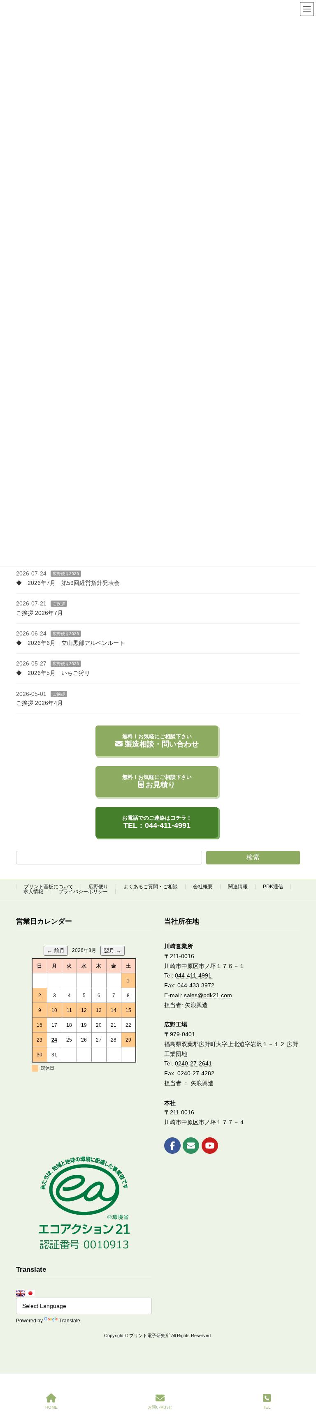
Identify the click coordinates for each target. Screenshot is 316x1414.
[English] (20, 1292)
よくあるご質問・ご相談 (150, 887)
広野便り (98, 887)
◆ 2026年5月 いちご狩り (53, 673)
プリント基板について (48, 887)
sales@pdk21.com (208, 995)
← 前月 (56, 950)
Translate (69, 1321)
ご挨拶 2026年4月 (39, 703)
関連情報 (238, 887)
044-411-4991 (193, 975)
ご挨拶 (59, 603)
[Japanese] (30, 1292)
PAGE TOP (303, 1375)
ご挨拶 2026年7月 (39, 612)
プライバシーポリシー (83, 891)
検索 (253, 857)
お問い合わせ (160, 1407)
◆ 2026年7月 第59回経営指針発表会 (68, 582)
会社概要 (203, 887)
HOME (51, 1407)
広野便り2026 (66, 573)
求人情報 (33, 891)
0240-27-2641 (193, 1063)
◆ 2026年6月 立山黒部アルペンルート (70, 643)
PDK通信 (273, 887)
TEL (267, 1407)
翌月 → (112, 950)
